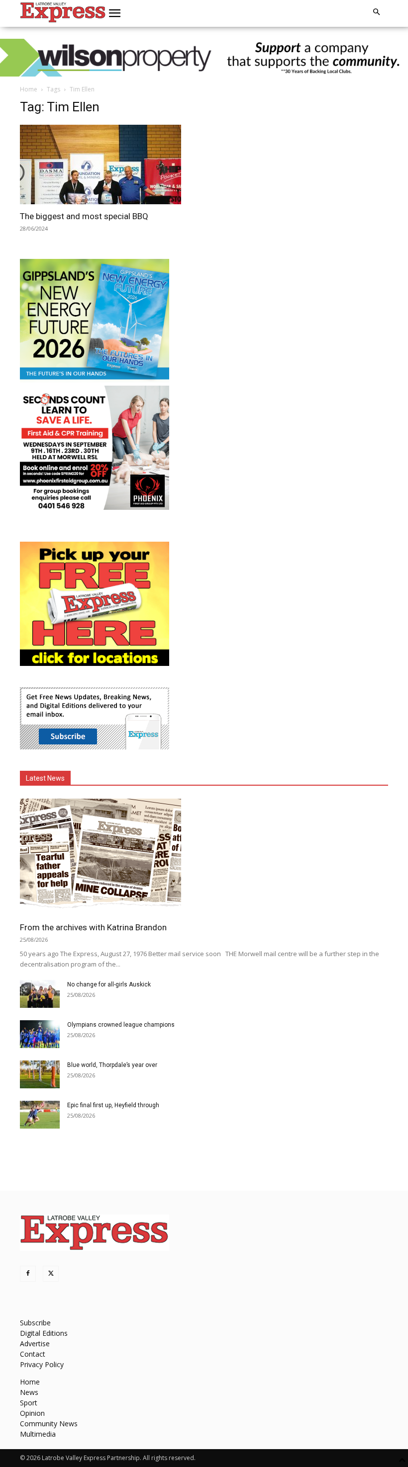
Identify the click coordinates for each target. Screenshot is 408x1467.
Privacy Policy (42, 1364)
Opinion (32, 1413)
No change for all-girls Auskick (109, 984)
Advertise (35, 1343)
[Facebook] (28, 1274)
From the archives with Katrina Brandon (93, 927)
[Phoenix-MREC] (94, 507)
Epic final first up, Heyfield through (113, 1105)
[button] (115, 13)
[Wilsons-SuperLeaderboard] (204, 58)
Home (28, 89)
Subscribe (35, 1322)
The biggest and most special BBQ (84, 216)
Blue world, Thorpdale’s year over (112, 1064)
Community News (49, 1423)
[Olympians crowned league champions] (40, 1034)
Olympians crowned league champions (121, 1024)
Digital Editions (44, 1333)
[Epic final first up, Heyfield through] (40, 1115)
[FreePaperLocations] (94, 663)
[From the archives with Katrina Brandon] (204, 857)
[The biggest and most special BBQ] (108, 164)
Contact (32, 1354)
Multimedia (38, 1434)
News (29, 1392)
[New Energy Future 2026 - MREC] (94, 380)
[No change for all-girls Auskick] (40, 994)
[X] (51, 1274)
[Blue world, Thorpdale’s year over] (40, 1074)
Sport (28, 1402)
